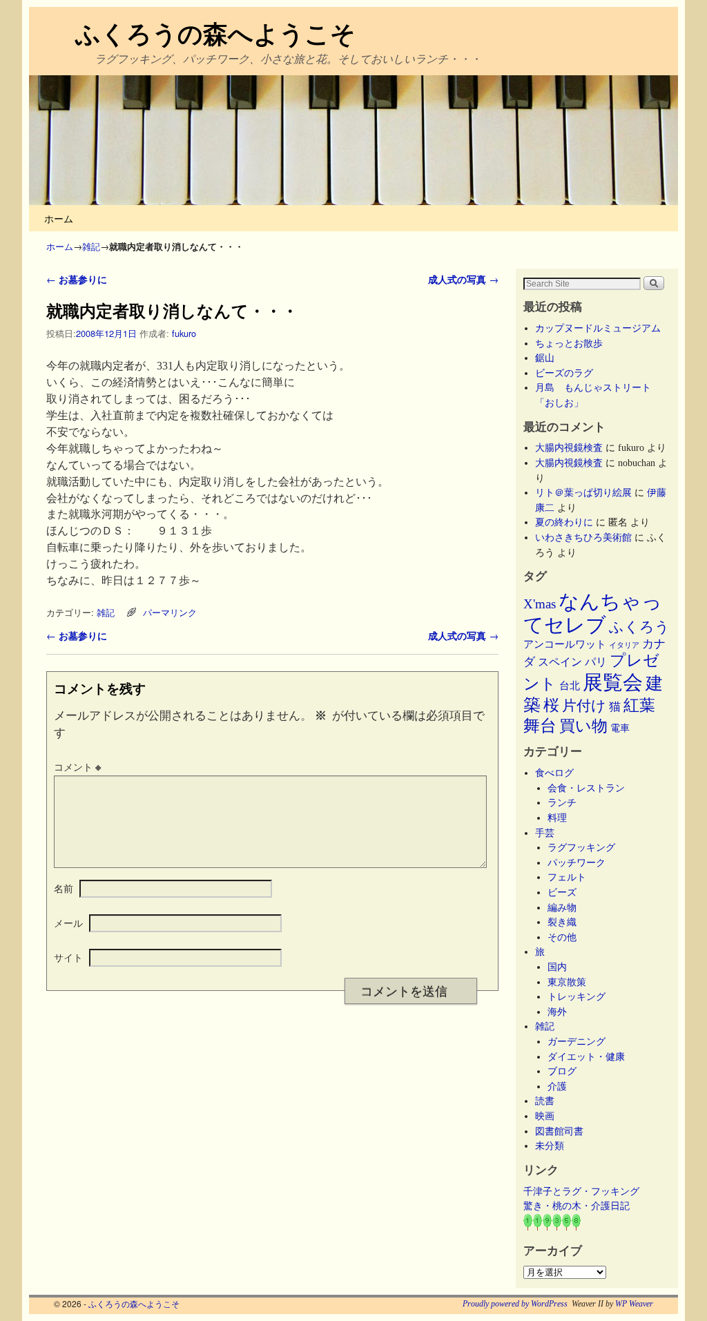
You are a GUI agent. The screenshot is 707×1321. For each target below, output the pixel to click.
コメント (77, 766)
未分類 (549, 1145)
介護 (557, 1086)
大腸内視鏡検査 (569, 447)
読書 (544, 1100)
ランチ (562, 802)
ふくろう (639, 627)
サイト (68, 957)
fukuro (184, 333)
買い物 (583, 726)
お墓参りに (76, 279)
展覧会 (613, 682)
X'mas (539, 604)
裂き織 (562, 921)
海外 (557, 1011)
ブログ (562, 1071)
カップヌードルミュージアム (598, 328)
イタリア (624, 645)
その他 (562, 937)
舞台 (539, 725)
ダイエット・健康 (586, 1056)
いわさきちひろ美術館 (583, 537)
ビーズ (562, 892)
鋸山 (544, 357)
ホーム (58, 218)
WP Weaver (634, 1304)
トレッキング (577, 996)
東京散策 (572, 981)
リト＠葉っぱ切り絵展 (583, 492)
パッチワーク (581, 862)
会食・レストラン (586, 787)
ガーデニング (577, 1041)
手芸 (544, 832)
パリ (596, 662)
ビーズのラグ (564, 372)
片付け (584, 705)
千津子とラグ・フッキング (581, 1191)
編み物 (562, 907)
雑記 (91, 246)
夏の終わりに (564, 522)
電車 (620, 727)
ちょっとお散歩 (569, 343)
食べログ (554, 772)
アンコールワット (564, 644)
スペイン (560, 662)
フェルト (567, 877)
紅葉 (639, 705)
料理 (557, 817)
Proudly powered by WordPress (515, 1304)
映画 (544, 1115)
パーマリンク (170, 612)
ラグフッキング (581, 847)
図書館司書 (559, 1131)
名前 (63, 888)
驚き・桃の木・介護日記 (576, 1205)
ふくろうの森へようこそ (215, 32)
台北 (569, 685)
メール (68, 922)
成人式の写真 (463, 279)
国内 (557, 966)
